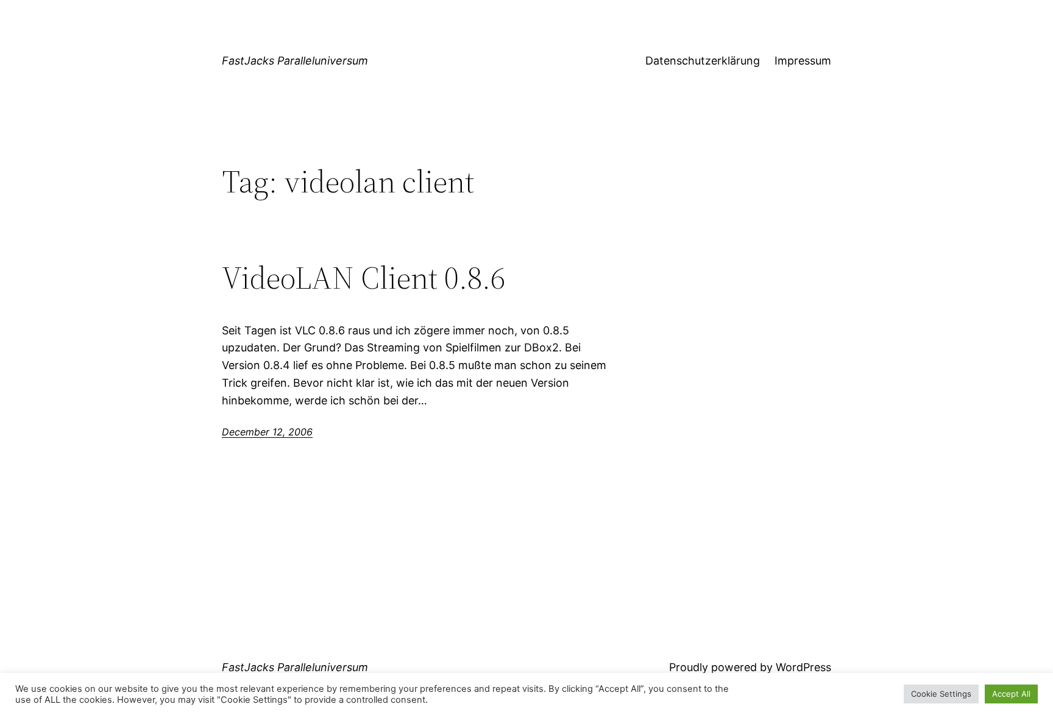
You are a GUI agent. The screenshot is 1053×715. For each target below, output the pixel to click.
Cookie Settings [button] (941, 694)
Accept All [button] (1011, 694)
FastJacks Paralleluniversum (295, 60)
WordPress (803, 667)
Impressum (803, 60)
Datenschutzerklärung (702, 60)
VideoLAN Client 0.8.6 (363, 277)
